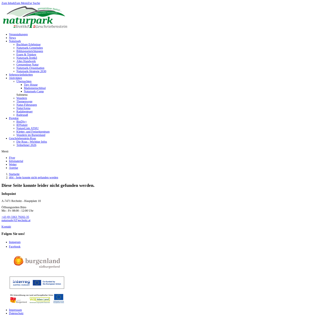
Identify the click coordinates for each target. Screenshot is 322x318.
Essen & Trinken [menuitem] (26, 54)
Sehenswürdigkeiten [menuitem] (21, 74)
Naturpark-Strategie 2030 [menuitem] (31, 71)
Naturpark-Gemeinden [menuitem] (29, 47)
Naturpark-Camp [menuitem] (34, 91)
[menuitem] (12, 157)
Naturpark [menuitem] (15, 41)
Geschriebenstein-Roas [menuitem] (22, 138)
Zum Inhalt (8, 3)
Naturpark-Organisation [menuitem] (30, 67)
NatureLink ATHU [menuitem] (27, 128)
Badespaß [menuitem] (22, 114)
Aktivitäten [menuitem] (15, 78)
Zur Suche (34, 3)
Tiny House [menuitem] (31, 84)
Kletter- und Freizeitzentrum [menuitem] (33, 131)
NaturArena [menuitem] (23, 108)
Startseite (14, 174)
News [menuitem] (12, 37)
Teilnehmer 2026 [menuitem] (26, 145)
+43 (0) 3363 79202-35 (15, 217)
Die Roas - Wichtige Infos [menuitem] (31, 141)
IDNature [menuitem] (22, 124)
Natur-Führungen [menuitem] (26, 104)
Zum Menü (21, 3)
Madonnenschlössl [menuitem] (35, 88)
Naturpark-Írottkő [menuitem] (26, 57)
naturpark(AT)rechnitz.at (15, 220)
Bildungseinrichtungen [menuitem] (29, 51)
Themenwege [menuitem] (24, 101)
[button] (22, 94)
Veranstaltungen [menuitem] (18, 34)
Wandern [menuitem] (21, 98)
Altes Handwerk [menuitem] (26, 61)
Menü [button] (4, 151)
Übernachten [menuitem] (23, 81)
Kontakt (6, 226)
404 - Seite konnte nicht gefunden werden (33, 177)
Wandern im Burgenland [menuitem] (30, 135)
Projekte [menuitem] (14, 118)
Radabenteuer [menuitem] (24, 111)
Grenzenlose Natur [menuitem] (27, 64)
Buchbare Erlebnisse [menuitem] (28, 44)
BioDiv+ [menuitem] (21, 121)
